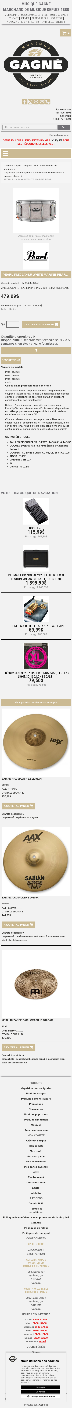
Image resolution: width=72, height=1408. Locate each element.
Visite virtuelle (45, 21)
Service (24, 18)
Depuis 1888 (36, 1203)
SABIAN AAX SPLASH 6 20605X (20, 897)
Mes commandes (30, 14)
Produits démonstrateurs (36, 1098)
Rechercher (63, 127)
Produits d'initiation (36, 1119)
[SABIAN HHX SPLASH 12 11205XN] (36, 743)
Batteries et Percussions (48, 172)
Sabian (5, 785)
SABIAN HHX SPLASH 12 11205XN (22, 778)
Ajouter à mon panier (39, 324)
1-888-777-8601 (62, 118)
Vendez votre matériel (20, 21)
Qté (3, 324)
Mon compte (36, 1145)
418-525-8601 (63, 112)
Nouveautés (36, 1109)
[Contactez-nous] (42, 101)
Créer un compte (36, 1140)
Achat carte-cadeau (36, 1130)
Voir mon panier (36, 1156)
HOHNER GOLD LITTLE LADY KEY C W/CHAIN (36, 626)
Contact (14, 18)
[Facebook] (24, 101)
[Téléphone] (48, 101)
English (60, 21)
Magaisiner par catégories (36, 1088)
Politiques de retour (36, 1227)
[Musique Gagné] (36, 64)
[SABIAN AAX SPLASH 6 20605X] (36, 861)
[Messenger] (36, 101)
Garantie (36, 1222)
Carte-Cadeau (39, 18)
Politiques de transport (36, 1233)
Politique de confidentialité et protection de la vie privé (36, 1217)
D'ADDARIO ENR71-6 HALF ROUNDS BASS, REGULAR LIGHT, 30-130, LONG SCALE (37, 674)
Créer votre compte (54, 14)
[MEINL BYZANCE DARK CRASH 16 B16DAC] (36, 984)
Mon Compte (12, 14)
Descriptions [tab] (11, 360)
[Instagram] (30, 101)
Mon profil (36, 1151)
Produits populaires (36, 1114)
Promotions (36, 1104)
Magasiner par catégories (17, 172)
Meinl (4, 1026)
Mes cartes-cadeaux (36, 1166)
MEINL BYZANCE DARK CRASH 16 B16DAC (27, 1020)
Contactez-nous (36, 1182)
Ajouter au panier (17, 806)
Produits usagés (36, 1093)
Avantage (43, 1404)
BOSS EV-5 (36, 528)
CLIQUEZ (57, 140)
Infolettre (56, 18)
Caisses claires (11, 176)
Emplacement (36, 1177)
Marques (36, 1124)
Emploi (36, 1187)
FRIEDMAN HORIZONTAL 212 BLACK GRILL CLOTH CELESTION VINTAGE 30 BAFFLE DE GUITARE (37, 577)
